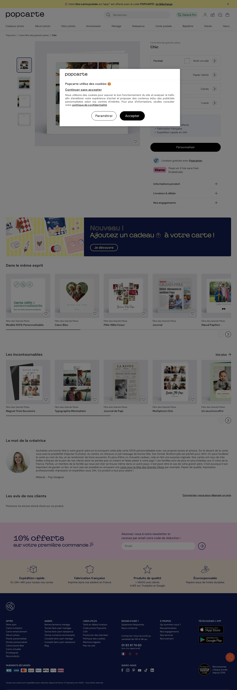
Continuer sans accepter (83, 89)
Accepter (132, 116)
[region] (120, 97)
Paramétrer (104, 116)
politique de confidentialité (89, 105)
